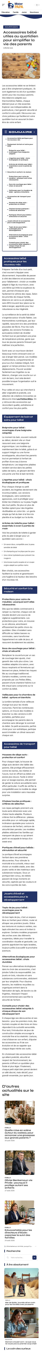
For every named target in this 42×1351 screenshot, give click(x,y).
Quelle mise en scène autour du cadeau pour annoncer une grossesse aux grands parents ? (20, 1134)
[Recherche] (32, 5)
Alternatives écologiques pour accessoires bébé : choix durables (20, 236)
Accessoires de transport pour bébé (19, 197)
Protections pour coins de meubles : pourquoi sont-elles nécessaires (20, 178)
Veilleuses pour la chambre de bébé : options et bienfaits (20, 191)
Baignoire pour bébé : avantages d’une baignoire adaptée (19, 152)
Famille (8, 1127)
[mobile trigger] (4, 5)
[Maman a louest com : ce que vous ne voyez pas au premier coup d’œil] (21, 1324)
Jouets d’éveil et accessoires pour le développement (18, 221)
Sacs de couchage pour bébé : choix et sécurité (20, 185)
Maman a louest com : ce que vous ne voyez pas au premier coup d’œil (20, 1343)
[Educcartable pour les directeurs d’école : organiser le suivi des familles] (20, 1213)
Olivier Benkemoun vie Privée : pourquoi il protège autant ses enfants (18, 1184)
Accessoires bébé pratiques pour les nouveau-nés (20, 139)
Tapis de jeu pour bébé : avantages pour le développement (18, 228)
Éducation (8, 1339)
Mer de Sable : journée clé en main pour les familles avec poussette (20, 1303)
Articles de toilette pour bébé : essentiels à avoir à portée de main (21, 165)
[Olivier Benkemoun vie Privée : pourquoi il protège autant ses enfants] (20, 1163)
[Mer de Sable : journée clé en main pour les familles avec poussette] (21, 1285)
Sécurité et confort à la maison (19, 172)
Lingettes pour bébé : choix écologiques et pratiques (19, 159)
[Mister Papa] (15, 5)
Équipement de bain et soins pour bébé (20, 145)
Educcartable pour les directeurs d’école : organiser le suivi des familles (18, 1234)
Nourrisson (11, 27)
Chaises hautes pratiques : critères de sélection (19, 209)
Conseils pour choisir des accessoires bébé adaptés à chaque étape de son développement (20, 245)
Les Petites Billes (25, 399)
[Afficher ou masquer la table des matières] (33, 132)
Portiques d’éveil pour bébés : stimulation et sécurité (20, 215)
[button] (35, 1246)
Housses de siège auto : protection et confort (18, 203)
